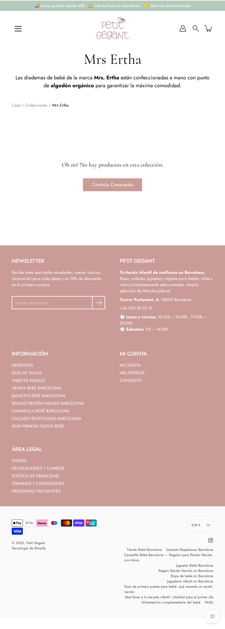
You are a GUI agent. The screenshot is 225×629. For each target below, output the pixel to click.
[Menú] (18, 29)
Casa (16, 105)
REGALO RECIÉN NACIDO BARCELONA (48, 403)
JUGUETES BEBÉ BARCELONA (38, 396)
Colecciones (36, 105)
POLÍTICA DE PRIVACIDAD (35, 476)
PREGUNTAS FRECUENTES (36, 491)
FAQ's (209, 602)
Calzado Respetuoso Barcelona (189, 549)
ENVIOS (19, 461)
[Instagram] (210, 540)
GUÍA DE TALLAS (27, 373)
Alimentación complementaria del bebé (171, 602)
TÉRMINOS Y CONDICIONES (38, 483)
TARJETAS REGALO (28, 380)
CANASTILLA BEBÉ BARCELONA (41, 411)
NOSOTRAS (22, 365)
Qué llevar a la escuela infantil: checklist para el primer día (169, 597)
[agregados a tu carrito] (208, 28)
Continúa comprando (112, 185)
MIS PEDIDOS (132, 373)
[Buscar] (195, 28)
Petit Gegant (35, 543)
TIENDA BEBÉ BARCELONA (36, 388)
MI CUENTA (130, 365)
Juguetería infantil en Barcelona (190, 581)
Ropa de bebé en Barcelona (192, 576)
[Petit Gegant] (112, 28)
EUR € (196, 525)
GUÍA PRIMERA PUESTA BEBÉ (38, 426)
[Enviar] (98, 302)
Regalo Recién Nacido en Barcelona (185, 570)
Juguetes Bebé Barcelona (194, 565)
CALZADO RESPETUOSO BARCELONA (46, 418)
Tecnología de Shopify (28, 548)
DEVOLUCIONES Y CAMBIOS (38, 468)
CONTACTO (131, 380)
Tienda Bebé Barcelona (144, 549)
